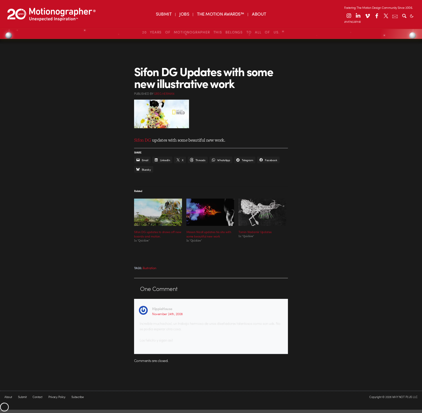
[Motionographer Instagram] (349, 16)
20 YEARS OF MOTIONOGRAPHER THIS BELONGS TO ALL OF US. (211, 32)
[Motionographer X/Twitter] (386, 16)
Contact (37, 396)
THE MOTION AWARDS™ (220, 14)
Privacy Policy (56, 396)
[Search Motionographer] (404, 16)
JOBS (184, 14)
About (8, 396)
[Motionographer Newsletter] (395, 16)
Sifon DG (142, 140)
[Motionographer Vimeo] (367, 16)
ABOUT (259, 14)
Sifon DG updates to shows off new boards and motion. (157, 234)
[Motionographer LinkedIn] (358, 16)
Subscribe (77, 396)
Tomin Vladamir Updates (255, 232)
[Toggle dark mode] (411, 16)
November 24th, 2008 (167, 313)
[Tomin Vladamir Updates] (262, 212)
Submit (22, 396)
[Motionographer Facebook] (376, 16)
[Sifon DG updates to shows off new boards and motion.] (158, 212)
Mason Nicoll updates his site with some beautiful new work (208, 234)
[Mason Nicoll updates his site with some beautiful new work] (210, 212)
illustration (149, 267)
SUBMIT (163, 14)
